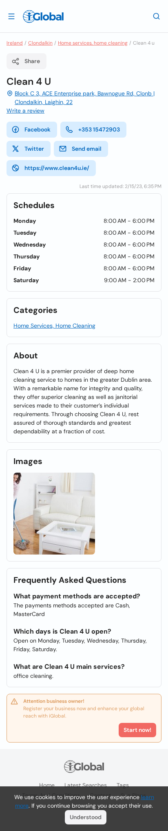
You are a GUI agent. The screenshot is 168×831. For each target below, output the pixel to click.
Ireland (15, 43)
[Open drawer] (11, 16)
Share (32, 61)
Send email (87, 148)
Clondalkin (40, 43)
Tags (123, 785)
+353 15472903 (99, 129)
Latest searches (85, 785)
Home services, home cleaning (93, 43)
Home (47, 785)
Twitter (34, 148)
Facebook (37, 129)
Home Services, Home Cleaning (54, 325)
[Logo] (43, 16)
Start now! (137, 730)
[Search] (156, 16)
